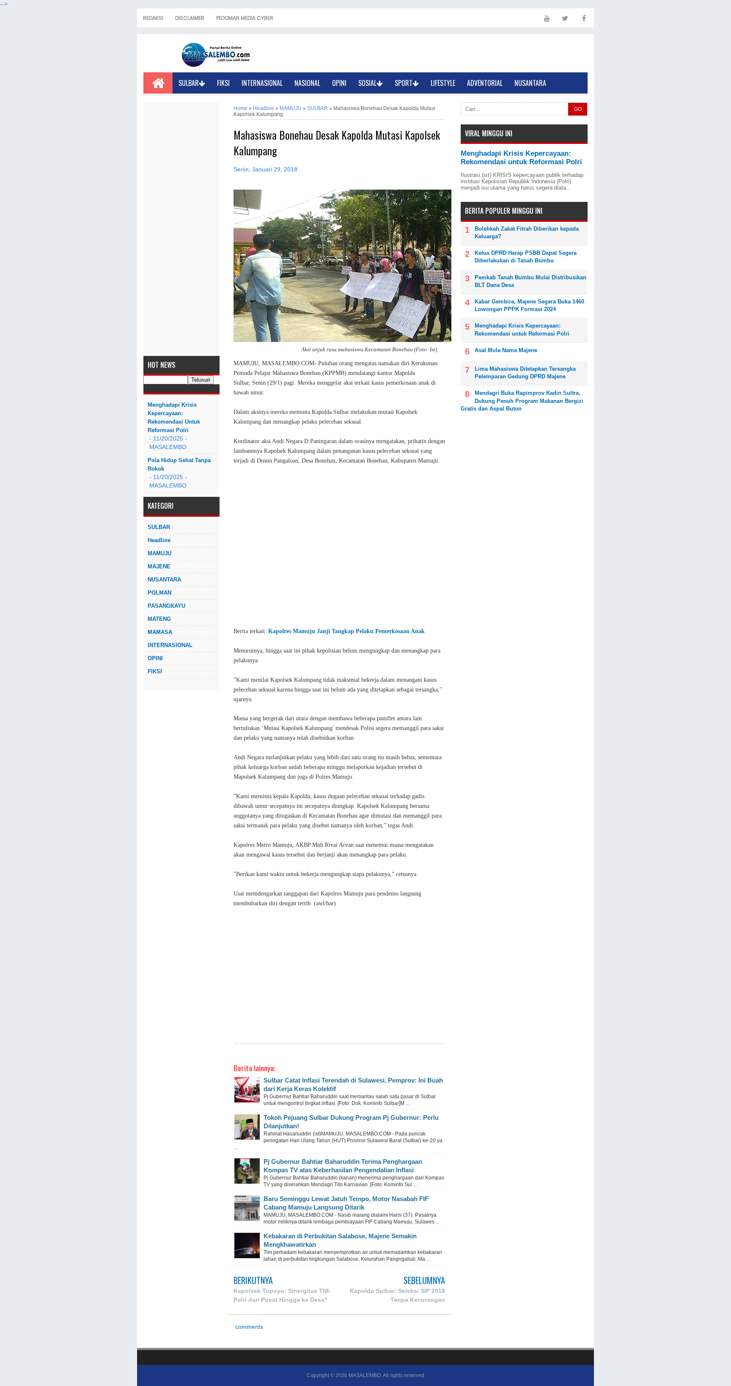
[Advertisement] (181, 229)
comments (248, 1327)
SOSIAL (367, 83)
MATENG (159, 619)
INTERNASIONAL (262, 83)
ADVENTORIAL (485, 83)
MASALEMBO (365, 1375)
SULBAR (189, 83)
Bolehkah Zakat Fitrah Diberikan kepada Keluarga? (527, 233)
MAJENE (159, 566)
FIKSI (223, 83)
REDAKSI (153, 18)
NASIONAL (307, 83)
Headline (159, 540)
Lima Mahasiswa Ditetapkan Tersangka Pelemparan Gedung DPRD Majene (525, 373)
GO (578, 109)
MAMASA (160, 632)
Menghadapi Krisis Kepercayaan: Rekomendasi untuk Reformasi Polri (174, 417)
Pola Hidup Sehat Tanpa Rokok (179, 464)
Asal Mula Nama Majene (506, 350)
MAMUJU (159, 553)
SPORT (403, 83)
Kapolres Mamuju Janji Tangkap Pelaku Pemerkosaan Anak (346, 631)
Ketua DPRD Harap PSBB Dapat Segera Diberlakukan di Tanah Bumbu (526, 257)
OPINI (339, 83)
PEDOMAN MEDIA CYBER (244, 18)
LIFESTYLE (443, 83)
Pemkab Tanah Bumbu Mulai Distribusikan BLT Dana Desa (530, 281)
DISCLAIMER (189, 18)
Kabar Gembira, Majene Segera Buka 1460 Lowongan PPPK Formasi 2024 (529, 305)
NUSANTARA (530, 83)
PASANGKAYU (166, 606)
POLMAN (159, 593)
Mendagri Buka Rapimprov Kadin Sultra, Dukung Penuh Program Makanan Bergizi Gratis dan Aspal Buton (522, 400)
